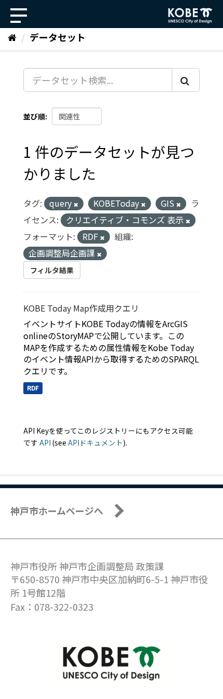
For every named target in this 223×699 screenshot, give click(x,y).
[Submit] (186, 80)
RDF (33, 387)
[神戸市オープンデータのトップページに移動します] (190, 15)
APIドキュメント (95, 442)
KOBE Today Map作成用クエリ (81, 308)
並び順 (34, 116)
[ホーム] (12, 37)
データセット (58, 37)
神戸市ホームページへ (56, 510)
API (45, 442)
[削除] (76, 204)
